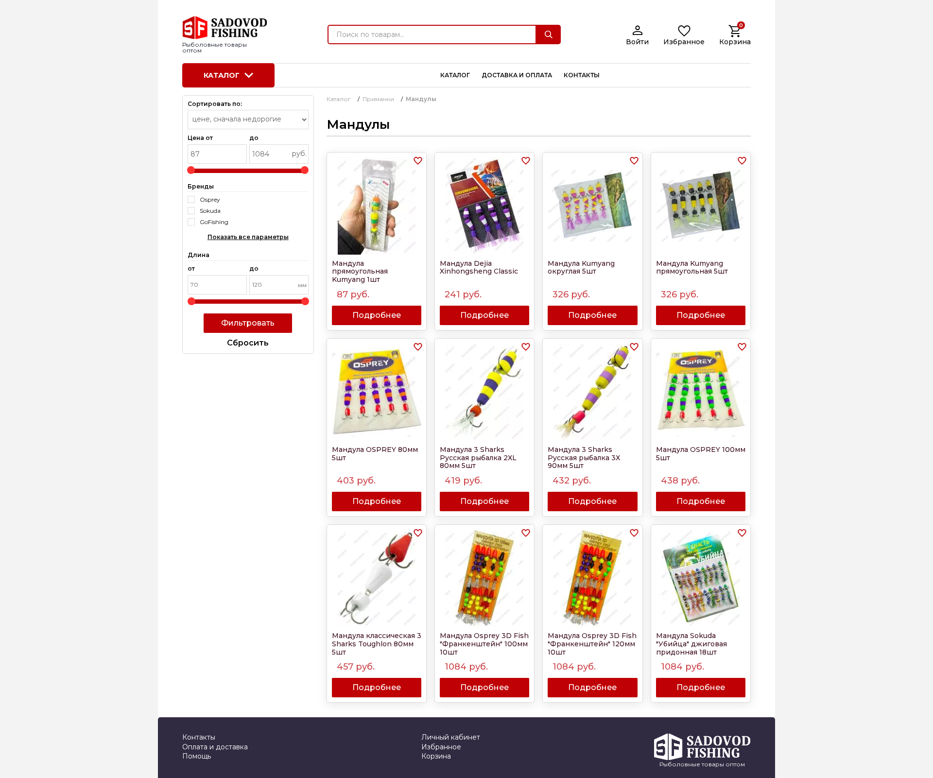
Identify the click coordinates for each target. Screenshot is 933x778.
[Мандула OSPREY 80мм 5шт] (376, 392)
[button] (418, 161)
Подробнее (376, 315)
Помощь (196, 756)
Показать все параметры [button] (248, 237)
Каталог (222, 75)
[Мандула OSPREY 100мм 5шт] (700, 392)
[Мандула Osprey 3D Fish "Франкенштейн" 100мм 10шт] (484, 578)
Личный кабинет (450, 737)
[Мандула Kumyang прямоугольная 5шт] (700, 206)
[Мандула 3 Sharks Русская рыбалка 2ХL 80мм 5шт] (484, 392)
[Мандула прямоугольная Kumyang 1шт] (376, 206)
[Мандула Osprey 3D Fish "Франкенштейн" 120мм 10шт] (592, 578)
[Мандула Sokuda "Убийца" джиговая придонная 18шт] (700, 578)
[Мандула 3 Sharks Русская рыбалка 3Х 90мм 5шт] (592, 392)
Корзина (436, 756)
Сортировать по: (215, 104)
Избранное (441, 747)
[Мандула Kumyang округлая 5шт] (592, 206)
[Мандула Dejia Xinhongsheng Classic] (484, 206)
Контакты (198, 737)
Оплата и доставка (215, 747)
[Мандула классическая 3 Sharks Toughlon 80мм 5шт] (376, 578)
